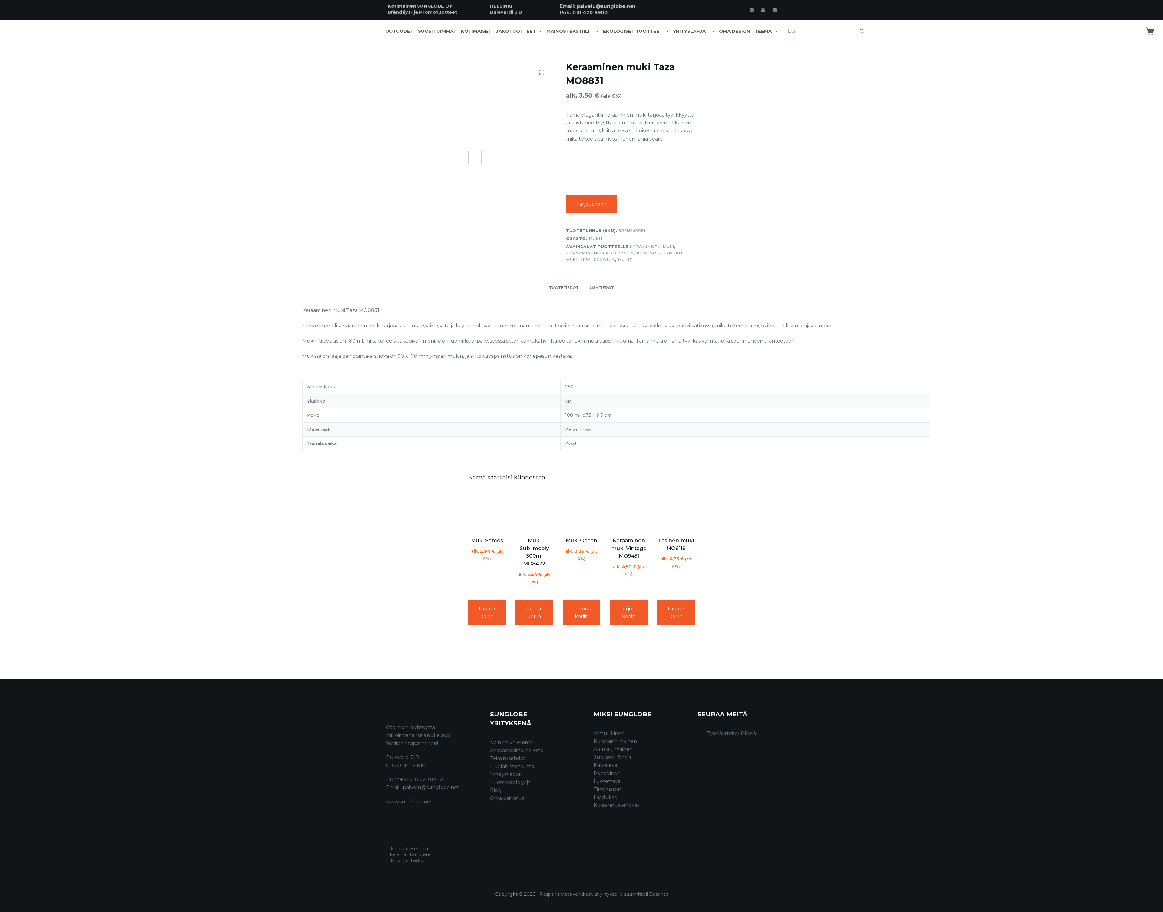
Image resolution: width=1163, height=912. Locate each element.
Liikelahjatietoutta (512, 766)
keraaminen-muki (652, 246)
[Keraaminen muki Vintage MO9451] (629, 510)
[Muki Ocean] (581, 510)
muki (572, 259)
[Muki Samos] (487, 510)
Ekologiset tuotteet (633, 31)
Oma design (734, 31)
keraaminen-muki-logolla (600, 252)
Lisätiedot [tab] (602, 287)
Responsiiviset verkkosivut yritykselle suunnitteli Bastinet (603, 894)
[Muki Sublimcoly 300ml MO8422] (534, 510)
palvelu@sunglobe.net (607, 6)
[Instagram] (752, 10)
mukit (625, 259)
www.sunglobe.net (409, 801)
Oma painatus (507, 798)
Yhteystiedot (505, 774)
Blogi (496, 790)
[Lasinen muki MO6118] (676, 510)
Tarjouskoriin (592, 204)
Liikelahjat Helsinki (407, 848)
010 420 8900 (590, 12)
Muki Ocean (581, 540)
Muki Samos (487, 540)
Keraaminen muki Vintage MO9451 (629, 548)
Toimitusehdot (507, 758)
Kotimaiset (476, 31)
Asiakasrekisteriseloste (516, 750)
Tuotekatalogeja (510, 782)
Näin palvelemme (511, 742)
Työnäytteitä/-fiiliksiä (731, 733)
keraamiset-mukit (660, 252)
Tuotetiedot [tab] (564, 287)
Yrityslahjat (691, 31)
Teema (763, 31)
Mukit (596, 238)
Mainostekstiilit (569, 31)
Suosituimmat (437, 31)
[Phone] (775, 10)
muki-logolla (597, 259)
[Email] (763, 10)
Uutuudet (399, 31)
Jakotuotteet (516, 31)
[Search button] (862, 31)
